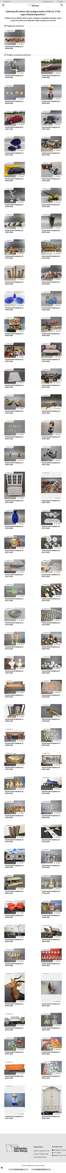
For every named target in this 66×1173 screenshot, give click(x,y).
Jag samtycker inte (41, 1169)
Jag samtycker (18, 1169)
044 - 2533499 (57, 1152)
